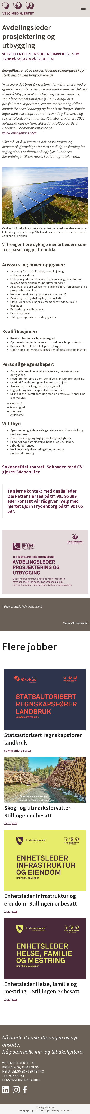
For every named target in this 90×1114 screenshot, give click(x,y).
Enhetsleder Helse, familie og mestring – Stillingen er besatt (42, 987)
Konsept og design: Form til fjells (33, 1110)
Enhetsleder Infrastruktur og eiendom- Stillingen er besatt (40, 899)
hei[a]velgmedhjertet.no (23, 1071)
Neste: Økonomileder (75, 623)
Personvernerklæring (21, 1080)
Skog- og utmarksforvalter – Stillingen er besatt (39, 811)
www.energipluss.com (19, 133)
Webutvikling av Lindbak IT (59, 1110)
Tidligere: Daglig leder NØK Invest (22, 606)
